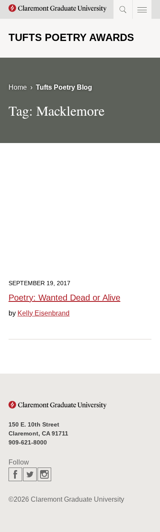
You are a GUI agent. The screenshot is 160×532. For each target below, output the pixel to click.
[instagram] (44, 474)
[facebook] (15, 474)
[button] (142, 9)
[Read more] (80, 221)
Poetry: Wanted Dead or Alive (64, 297)
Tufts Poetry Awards (71, 37)
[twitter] (30, 474)
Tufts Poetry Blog (64, 87)
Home (18, 87)
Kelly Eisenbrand (43, 313)
